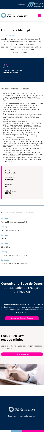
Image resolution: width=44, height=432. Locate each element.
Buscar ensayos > (22, 354)
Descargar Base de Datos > (22, 318)
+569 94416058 (10, 72)
